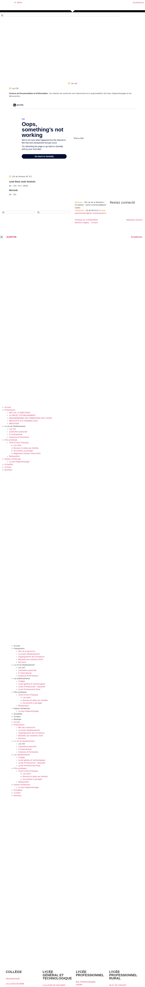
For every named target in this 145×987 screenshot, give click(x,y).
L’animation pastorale (27, 670)
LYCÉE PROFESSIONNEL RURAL (123, 975)
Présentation (19, 648)
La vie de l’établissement (24, 665)
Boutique (17, 719)
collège (14, 972)
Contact (17, 716)
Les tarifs (27, 697)
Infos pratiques (20, 692)
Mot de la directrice (26, 651)
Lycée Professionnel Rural (29, 689)
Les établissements (22, 678)
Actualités (18, 714)
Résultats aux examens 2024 (30, 659)
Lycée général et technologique (31, 684)
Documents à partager (32, 703)
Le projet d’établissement (29, 654)
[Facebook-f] (113, 209)
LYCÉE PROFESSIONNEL (90, 973)
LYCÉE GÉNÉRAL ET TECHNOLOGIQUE (57, 975)
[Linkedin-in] (125, 209)
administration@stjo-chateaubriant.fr (90, 213)
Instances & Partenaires (28, 676)
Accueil (17, 646)
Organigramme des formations (31, 657)
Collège (21, 681)
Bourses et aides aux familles (35, 700)
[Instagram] (119, 209)
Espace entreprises (22, 708)
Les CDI (21, 667)
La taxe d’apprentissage (28, 711)
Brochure (22, 662)
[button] (75, 409)
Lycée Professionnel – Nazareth (31, 686)
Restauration (23, 705)
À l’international (24, 673)
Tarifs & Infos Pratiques (28, 695)
